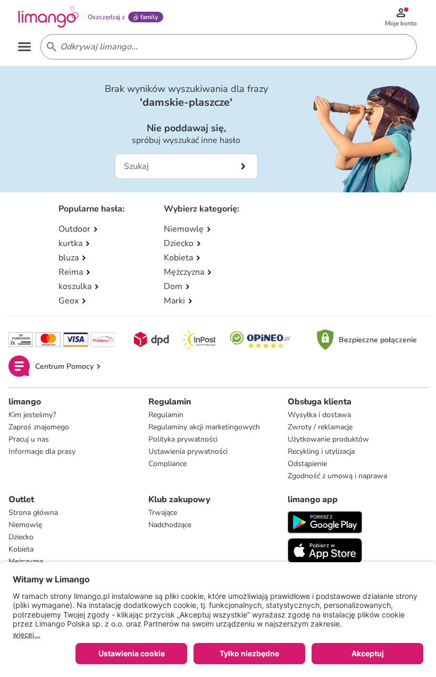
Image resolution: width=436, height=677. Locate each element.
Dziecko (21, 537)
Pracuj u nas (29, 439)
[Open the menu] (24, 47)
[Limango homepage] (48, 17)
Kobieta (21, 549)
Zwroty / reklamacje (320, 427)
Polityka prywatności (182, 439)
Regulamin (165, 415)
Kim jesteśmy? (32, 415)
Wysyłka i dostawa (319, 415)
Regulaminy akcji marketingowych (204, 427)
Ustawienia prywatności (188, 451)
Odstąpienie (307, 464)
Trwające (162, 512)
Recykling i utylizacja (321, 451)
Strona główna (33, 512)
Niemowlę (25, 525)
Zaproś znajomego (39, 427)
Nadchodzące (169, 525)
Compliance (167, 464)
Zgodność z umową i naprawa (337, 476)
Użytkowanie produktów (328, 439)
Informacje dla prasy (42, 451)
